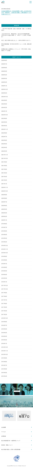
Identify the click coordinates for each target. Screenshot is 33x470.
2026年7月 (4, 64)
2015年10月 (4, 354)
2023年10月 (4, 114)
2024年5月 (4, 104)
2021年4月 (4, 176)
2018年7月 (4, 263)
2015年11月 (4, 350)
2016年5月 (4, 329)
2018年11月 (4, 249)
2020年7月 (4, 202)
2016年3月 (4, 336)
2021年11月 (4, 154)
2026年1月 (4, 85)
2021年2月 (4, 180)
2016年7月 (4, 325)
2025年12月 (4, 89)
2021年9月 (4, 162)
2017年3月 (4, 310)
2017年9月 (4, 292)
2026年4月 (4, 74)
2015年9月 (4, 358)
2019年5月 (4, 234)
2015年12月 (4, 347)
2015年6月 (4, 369)
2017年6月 (4, 303)
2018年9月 (4, 256)
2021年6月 (4, 169)
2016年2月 (4, 339)
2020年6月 (4, 205)
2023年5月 (4, 122)
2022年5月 (4, 143)
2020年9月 (4, 194)
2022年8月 (4, 133)
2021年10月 (4, 158)
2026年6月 (4, 67)
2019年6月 (4, 231)
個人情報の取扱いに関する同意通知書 (10, 449)
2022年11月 (4, 129)
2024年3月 (4, 107)
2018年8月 (4, 260)
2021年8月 (4, 165)
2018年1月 (4, 281)
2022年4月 (4, 147)
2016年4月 (4, 332)
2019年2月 (4, 242)
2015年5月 (4, 372)
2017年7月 (4, 300)
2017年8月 (4, 296)
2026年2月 (4, 82)
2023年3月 (4, 125)
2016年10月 (4, 318)
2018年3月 (4, 278)
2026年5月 (4, 71)
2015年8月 (4, 361)
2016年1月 (4, 343)
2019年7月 (4, 227)
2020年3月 (4, 213)
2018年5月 (4, 271)
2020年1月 (4, 220)
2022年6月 (4, 140)
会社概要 (3, 427)
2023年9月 (4, 118)
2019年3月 (4, 238)
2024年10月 (4, 96)
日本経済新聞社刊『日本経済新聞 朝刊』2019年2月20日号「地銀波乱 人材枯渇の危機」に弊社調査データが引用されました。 (16, 12)
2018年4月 (4, 274)
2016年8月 (4, 321)
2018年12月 (4, 245)
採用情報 (3, 436)
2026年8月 (4, 60)
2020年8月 (4, 198)
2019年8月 (4, 223)
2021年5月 (4, 173)
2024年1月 (4, 111)
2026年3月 (4, 78)
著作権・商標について (7, 445)
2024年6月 (4, 100)
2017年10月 (4, 289)
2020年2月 (4, 216)
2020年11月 (4, 187)
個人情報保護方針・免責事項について (10, 440)
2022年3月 (4, 151)
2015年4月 (4, 376)
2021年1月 (4, 183)
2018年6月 (4, 267)
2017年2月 (4, 314)
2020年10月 (4, 191)
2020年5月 (4, 209)
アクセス (3, 431)
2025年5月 (4, 93)
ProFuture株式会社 (3, 2)
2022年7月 (4, 136)
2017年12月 (4, 285)
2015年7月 (4, 365)
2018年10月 (4, 252)
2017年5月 (4, 307)
